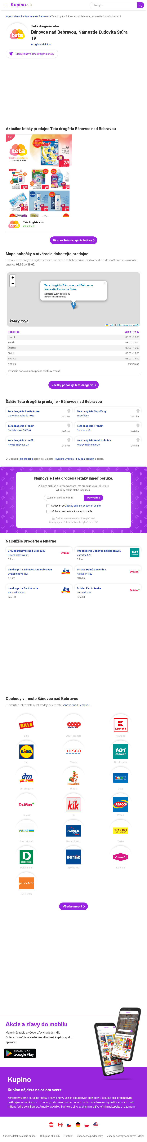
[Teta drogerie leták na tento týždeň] (15, 224)
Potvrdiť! (92, 497)
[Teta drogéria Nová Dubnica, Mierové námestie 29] (108, 443)
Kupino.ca (60, 1125)
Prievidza (80, 458)
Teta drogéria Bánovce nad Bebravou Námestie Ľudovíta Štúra (68, 287)
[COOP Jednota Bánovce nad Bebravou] (73, 725)
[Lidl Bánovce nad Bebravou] (26, 751)
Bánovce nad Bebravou (36, 16)
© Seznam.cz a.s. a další (127, 324)
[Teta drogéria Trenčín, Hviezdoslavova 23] (39, 443)
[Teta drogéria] (17, 34)
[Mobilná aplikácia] (20, 1054)
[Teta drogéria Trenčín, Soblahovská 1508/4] (39, 428)
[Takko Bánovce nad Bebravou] (120, 831)
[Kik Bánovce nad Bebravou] (73, 804)
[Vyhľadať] (140, 5)
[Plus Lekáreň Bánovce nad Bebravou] (26, 831)
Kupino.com (96, 1125)
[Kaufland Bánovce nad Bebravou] (120, 725)
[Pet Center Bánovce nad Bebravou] (26, 883)
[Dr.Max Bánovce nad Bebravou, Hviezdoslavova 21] (39, 555)
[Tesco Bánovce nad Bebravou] (73, 751)
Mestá (18, 16)
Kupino (9, 16)
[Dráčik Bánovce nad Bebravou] (73, 778)
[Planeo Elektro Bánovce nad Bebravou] (73, 831)
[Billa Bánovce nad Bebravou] (26, 725)
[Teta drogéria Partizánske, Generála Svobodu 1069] (39, 413)
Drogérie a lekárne (41, 44)
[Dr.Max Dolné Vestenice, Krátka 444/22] (108, 574)
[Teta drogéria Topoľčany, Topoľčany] (108, 413)
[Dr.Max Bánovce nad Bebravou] (26, 804)
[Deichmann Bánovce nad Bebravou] (26, 857)
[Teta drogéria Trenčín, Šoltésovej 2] (108, 428)
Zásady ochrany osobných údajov (83, 505)
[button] (32, 54)
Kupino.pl (87, 1125)
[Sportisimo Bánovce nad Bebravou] (73, 857)
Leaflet (111, 324)
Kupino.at (51, 1125)
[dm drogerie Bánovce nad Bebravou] (26, 778)
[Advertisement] (73, 91)
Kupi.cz (69, 1125)
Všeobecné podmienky (90, 1136)
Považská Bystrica (64, 458)
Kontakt (68, 1136)
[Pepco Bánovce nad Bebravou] (120, 804)
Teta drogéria (25, 458)
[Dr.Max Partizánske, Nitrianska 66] (108, 592)
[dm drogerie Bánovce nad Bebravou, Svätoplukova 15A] (39, 574)
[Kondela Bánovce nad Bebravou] (120, 857)
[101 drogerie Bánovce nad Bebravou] (120, 751)
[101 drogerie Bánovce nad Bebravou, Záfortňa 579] (108, 555)
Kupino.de (78, 1125)
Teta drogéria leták (39, 183)
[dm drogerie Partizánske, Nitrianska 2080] (39, 592)
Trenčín (90, 458)
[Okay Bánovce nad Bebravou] (120, 778)
